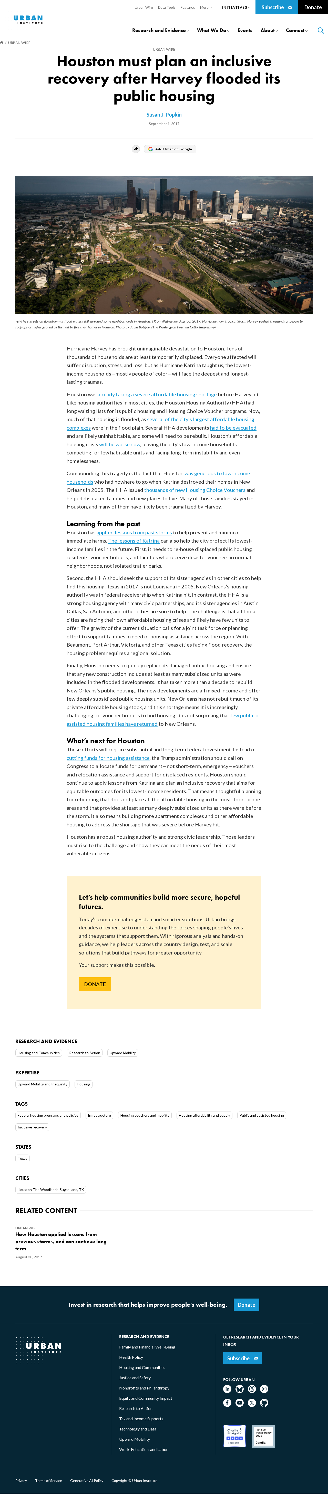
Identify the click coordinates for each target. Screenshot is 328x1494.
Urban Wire (164, 49)
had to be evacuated (233, 427)
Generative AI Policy (86, 1481)
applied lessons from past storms (134, 532)
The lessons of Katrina (134, 540)
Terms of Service (48, 1481)
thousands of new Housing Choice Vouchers (194, 490)
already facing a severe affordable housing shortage (157, 394)
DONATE (95, 984)
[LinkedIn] (227, 1391)
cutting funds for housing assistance (108, 758)
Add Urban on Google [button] (173, 149)
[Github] (264, 1405)
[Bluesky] (239, 1391)
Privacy (21, 1481)
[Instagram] (264, 1391)
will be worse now (119, 444)
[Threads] (252, 1391)
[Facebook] (227, 1405)
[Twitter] (252, 1405)
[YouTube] (239, 1405)
